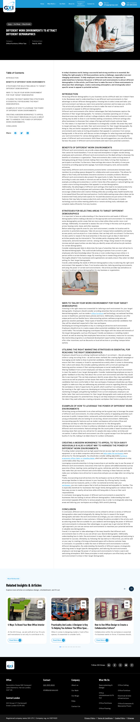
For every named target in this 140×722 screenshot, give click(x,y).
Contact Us (90, 4)
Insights (80, 4)
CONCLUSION (11, 126)
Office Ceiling (123, 685)
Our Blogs (17, 24)
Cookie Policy (120, 718)
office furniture (97, 313)
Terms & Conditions (105, 718)
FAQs (73, 701)
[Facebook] (115, 665)
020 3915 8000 (131, 5)
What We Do (51, 4)
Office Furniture (124, 690)
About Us (71, 4)
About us (74, 685)
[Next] (131, 588)
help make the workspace (113, 453)
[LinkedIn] (109, 665)
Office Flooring (105, 708)
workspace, (66, 485)
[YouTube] (126, 665)
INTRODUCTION (12, 78)
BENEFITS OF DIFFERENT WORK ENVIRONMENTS (25, 82)
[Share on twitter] (21, 133)
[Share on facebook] (15, 133)
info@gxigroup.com (111, 5)
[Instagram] (120, 665)
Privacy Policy (90, 718)
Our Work (62, 4)
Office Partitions (105, 703)
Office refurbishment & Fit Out (106, 695)
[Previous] (124, 588)
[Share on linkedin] (27, 133)
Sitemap (130, 718)
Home (42, 4)
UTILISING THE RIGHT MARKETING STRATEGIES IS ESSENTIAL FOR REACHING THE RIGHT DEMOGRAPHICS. (25, 101)
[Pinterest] (132, 665)
